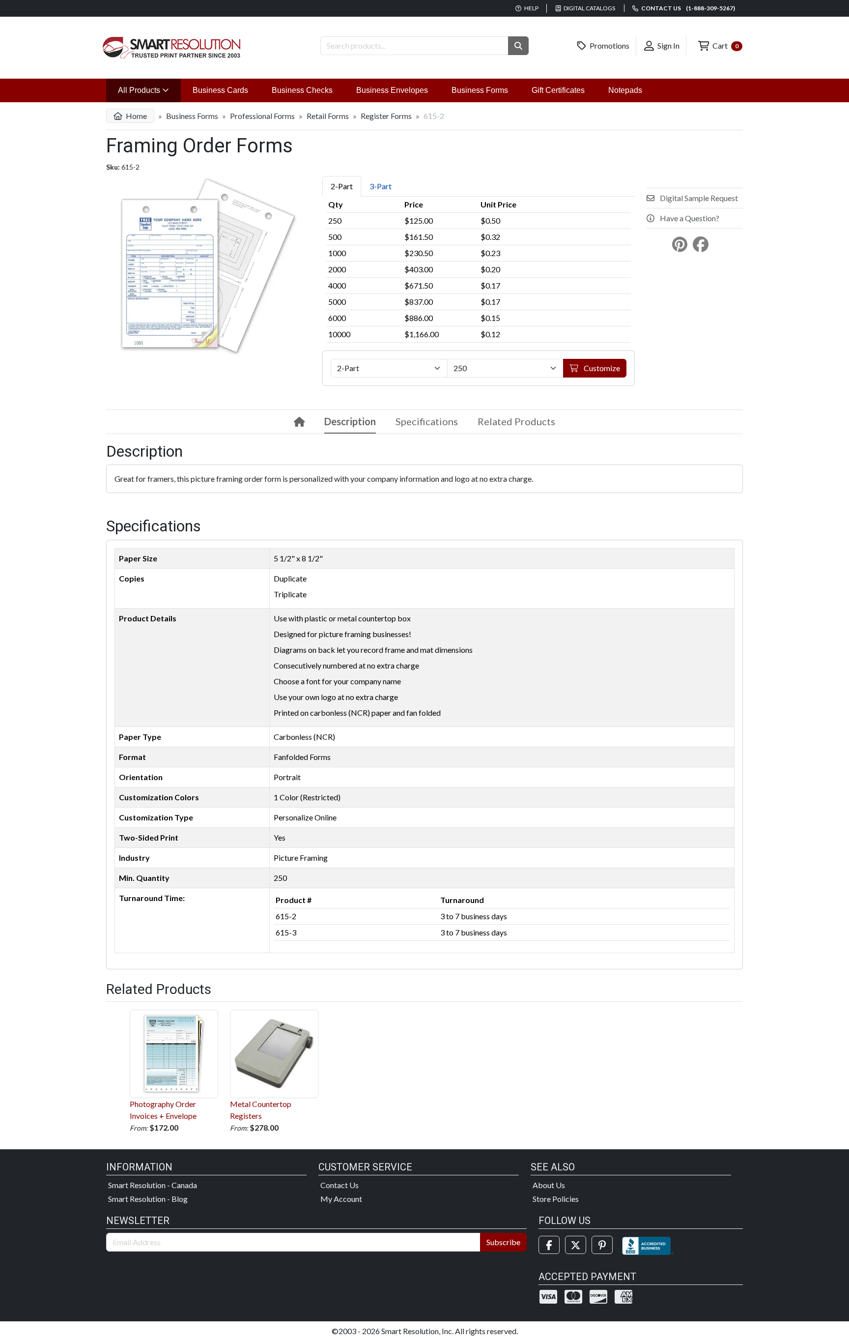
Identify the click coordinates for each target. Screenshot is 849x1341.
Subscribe (503, 1242)
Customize (601, 368)
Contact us (687, 8)
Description (350, 421)
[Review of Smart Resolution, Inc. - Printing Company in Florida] (648, 1245)
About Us (549, 1185)
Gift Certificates (558, 90)
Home (135, 115)
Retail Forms (328, 115)
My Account (341, 1198)
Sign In (667, 45)
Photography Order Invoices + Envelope (163, 1109)
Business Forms (480, 90)
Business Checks (302, 90)
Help (530, 8)
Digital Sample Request (698, 198)
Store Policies (556, 1198)
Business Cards (220, 90)
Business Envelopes (392, 90)
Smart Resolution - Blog (148, 1198)
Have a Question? (688, 218)
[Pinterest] (602, 1245)
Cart (724, 45)
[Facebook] (549, 1245)
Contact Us (339, 1185)
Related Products (516, 421)
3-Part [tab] (380, 186)
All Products (149, 90)
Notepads (625, 90)
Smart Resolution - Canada (152, 1185)
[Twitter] (575, 1245)
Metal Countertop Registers (260, 1109)
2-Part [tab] (342, 186)
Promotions (608, 45)
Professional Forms (262, 115)
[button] (518, 45)
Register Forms (386, 115)
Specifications (427, 421)
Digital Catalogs (589, 8)
